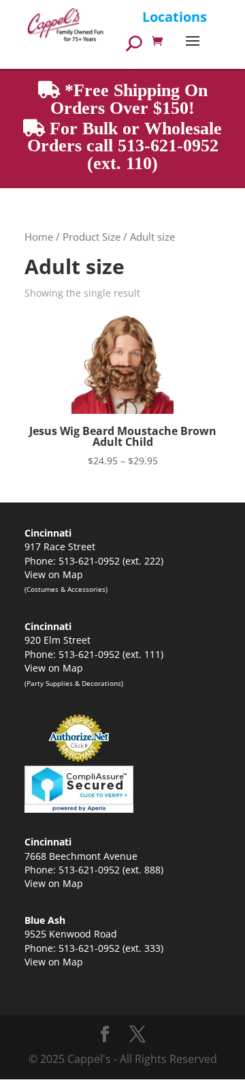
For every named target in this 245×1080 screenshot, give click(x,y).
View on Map (53, 574)
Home (38, 236)
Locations (174, 16)
